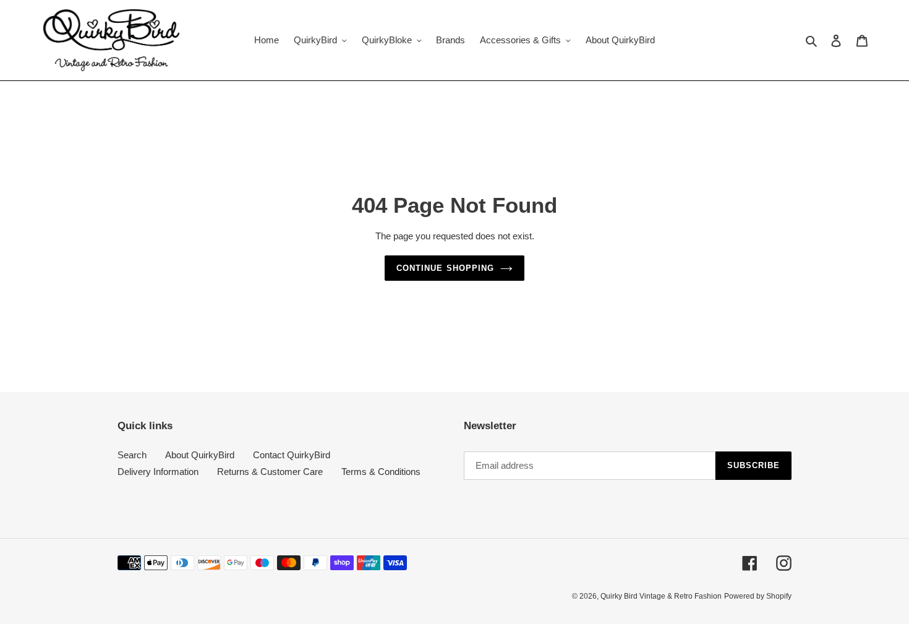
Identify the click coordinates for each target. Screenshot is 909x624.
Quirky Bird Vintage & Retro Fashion (661, 596)
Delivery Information (157, 471)
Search (132, 455)
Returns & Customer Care (270, 471)
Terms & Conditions (380, 471)
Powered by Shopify (758, 596)
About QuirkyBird (199, 455)
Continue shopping (445, 268)
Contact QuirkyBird (291, 455)
